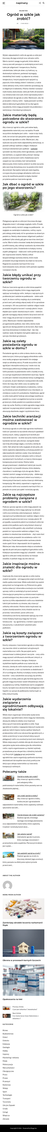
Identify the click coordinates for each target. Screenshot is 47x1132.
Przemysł (6, 1081)
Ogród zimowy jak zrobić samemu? (30, 815)
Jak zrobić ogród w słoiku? (27, 796)
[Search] (43, 3)
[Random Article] (40, 3)
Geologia (6, 1047)
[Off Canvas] (4, 3)
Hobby (5, 1051)
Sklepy (5, 1088)
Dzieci (5, 1037)
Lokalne (17, 754)
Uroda (5, 1109)
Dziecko (6, 1040)
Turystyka (7, 1102)
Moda (5, 1061)
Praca (5, 1074)
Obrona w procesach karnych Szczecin (22, 960)
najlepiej (34, 149)
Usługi (5, 1112)
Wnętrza (6, 1115)
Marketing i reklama (11, 1057)
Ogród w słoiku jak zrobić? (27, 776)
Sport (5, 1092)
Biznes (5, 1030)
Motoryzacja (8, 1064)
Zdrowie (6, 1119)
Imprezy (6, 1054)
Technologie (7, 1095)
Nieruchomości (8, 1068)
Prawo (5, 1078)
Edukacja (6, 1044)
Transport (6, 1098)
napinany (22, 3)
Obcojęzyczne (8, 1071)
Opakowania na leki (12, 999)
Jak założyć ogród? (24, 834)
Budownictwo (8, 1034)
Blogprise (33, 1128)
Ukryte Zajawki (9, 1105)
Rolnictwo (23, 10)
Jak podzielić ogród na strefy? (28, 853)
